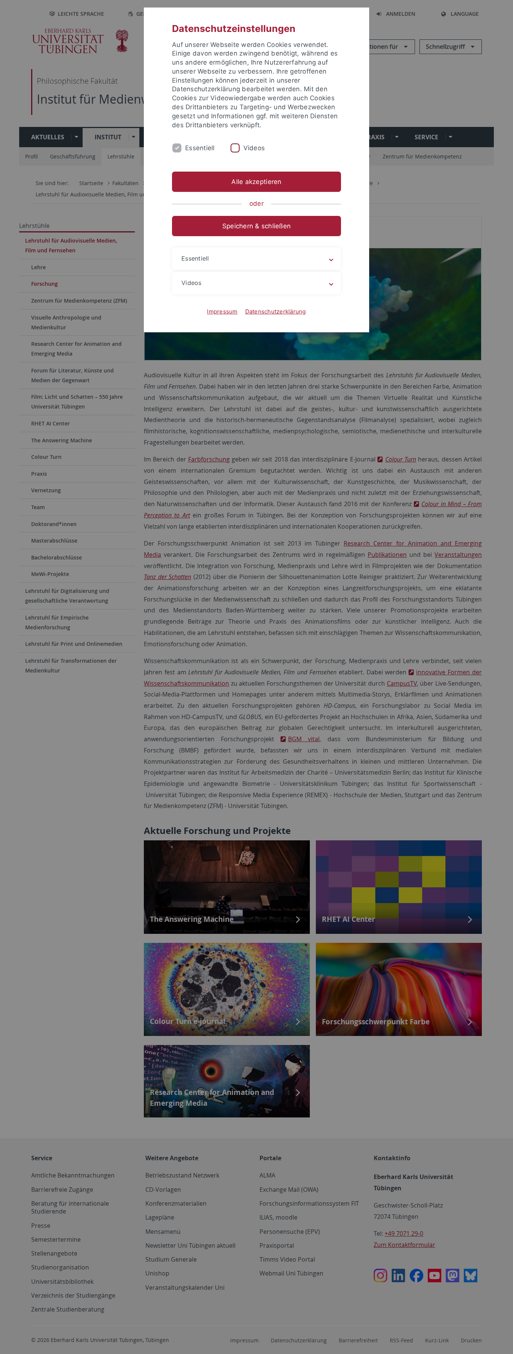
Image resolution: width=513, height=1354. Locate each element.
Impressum (222, 311)
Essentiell (200, 148)
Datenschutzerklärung (275, 311)
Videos (254, 148)
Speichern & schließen (256, 226)
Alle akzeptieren (256, 181)
